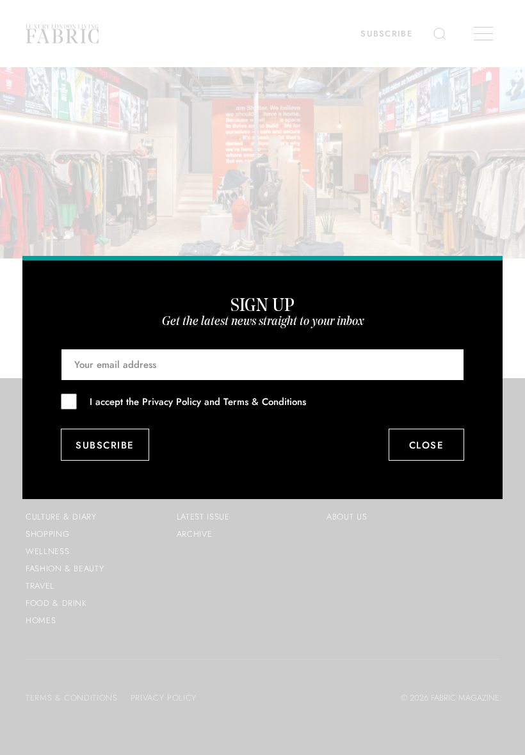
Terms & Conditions (264, 402)
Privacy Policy (171, 402)
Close (426, 445)
